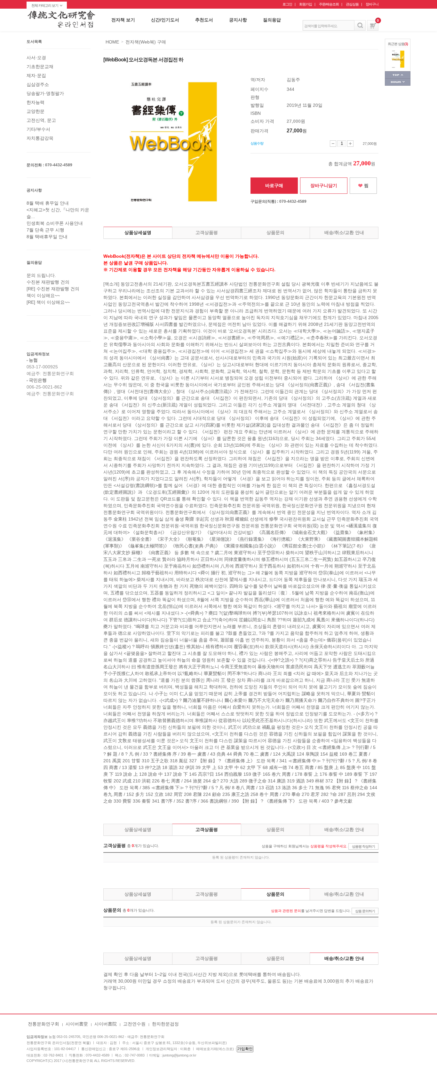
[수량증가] (350, 143)
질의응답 (272, 19)
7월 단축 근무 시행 (45, 229)
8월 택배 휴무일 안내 (48, 203)
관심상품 (352, 4)
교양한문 (35, 111)
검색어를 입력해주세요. (321, 26)
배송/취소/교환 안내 (344, 232)
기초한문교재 (40, 66)
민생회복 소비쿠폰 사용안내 (55, 223)
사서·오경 (36, 57)
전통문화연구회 (43, 1023)
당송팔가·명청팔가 (45, 93)
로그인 (287, 4)
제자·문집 (36, 75)
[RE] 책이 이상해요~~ (48, 302)
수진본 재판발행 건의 (48, 282)
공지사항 (238, 19)
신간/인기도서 (165, 19)
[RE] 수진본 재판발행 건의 (53, 288)
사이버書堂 (77, 1023)
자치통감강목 (40, 138)
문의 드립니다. (41, 275)
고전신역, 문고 (41, 120)
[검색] (360, 25)
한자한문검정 (165, 1023)
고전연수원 (134, 1023)
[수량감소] (333, 143)
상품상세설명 (137, 232)
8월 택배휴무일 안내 (47, 236)
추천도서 (204, 19)
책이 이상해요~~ (43, 295)
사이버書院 (105, 1023)
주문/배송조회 (329, 4)
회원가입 (305, 4)
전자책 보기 (123, 19)
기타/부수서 (38, 129)
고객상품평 (206, 232)
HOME (112, 41)
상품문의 (275, 232)
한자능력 (35, 102)
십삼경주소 (38, 84)
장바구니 (372, 4)
